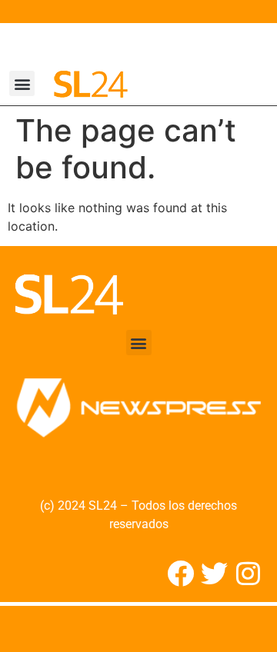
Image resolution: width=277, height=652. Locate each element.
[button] (22, 83)
